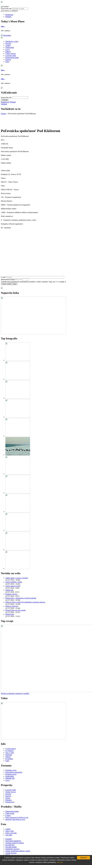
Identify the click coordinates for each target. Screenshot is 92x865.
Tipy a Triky (9, 753)
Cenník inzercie (10, 853)
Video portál (9, 813)
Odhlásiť (4, 104)
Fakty (7, 62)
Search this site (6, 9)
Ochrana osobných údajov (14, 843)
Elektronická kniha (12, 58)
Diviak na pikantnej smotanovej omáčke (15, 693)
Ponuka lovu (9, 802)
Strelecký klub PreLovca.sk (15, 819)
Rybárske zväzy (11, 770)
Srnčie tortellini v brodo (13, 582)
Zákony (8, 51)
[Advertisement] (19, 120)
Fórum (7, 798)
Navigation (7, 35)
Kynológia (9, 759)
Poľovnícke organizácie (13, 772)
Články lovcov (10, 53)
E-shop (7, 815)
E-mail (4, 277)
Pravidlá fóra (9, 845)
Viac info (60, 862)
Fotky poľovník (11, 833)
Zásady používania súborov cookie (17, 851)
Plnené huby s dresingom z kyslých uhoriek (20, 598)
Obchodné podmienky (13, 841)
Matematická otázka (8, 279)
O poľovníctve (10, 749)
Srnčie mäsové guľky (13, 586)
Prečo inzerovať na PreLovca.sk (16, 817)
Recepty (8, 43)
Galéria (8, 45)
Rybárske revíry (11, 774)
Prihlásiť (8, 17)
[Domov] (2, 2)
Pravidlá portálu (11, 847)
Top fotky (8, 835)
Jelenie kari (9, 590)
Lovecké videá (10, 55)
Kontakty (8, 839)
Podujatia (8, 755)
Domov (3, 114)
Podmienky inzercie (12, 849)
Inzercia (8, 60)
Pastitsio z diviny (11, 594)
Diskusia (8, 800)
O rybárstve (9, 751)
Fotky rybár (9, 831)
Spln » (3, 26)
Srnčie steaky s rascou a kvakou (16, 578)
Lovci (7, 49)
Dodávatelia (9, 47)
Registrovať (5, 102)
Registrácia (9, 15)
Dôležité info (10, 778)
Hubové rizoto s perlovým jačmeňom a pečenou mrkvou (25, 602)
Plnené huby (9, 614)
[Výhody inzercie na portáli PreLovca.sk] (2, 288)
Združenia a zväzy (11, 41)
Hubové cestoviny (11, 606)
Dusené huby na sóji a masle (15, 610)
